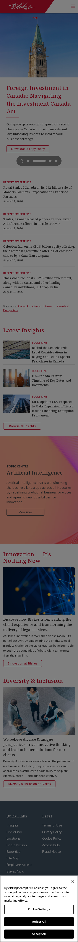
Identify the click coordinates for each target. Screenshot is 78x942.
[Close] (73, 881)
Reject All (39, 921)
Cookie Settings (39, 909)
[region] (39, 909)
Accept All (39, 934)
